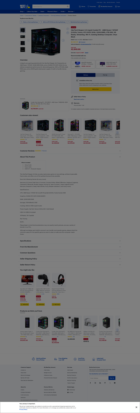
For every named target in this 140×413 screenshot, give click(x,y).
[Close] (136, 407)
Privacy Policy (23, 409)
